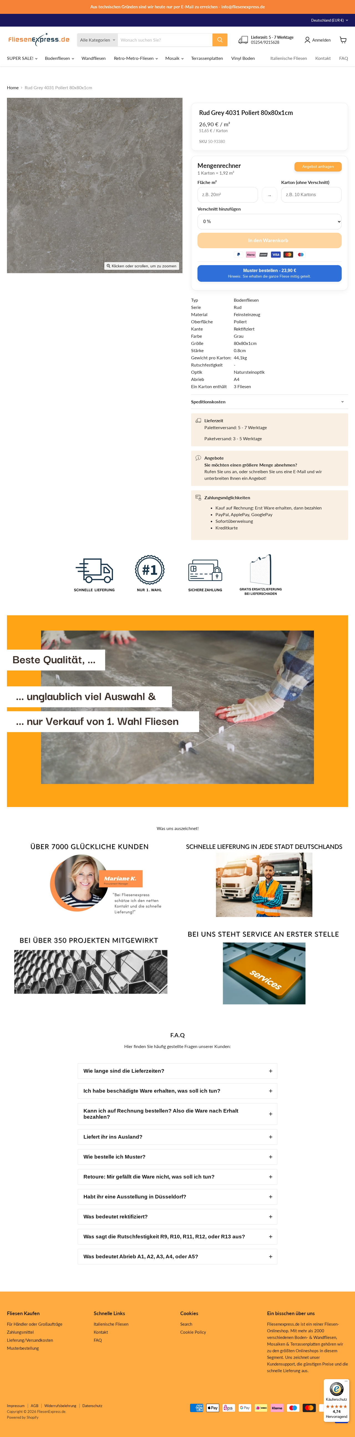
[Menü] (346, 1382)
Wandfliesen (94, 58)
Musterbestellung (23, 1348)
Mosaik (173, 58)
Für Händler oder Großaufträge (34, 1323)
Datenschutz (92, 1405)
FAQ (343, 58)
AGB (34, 1405)
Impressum (16, 1405)
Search (186, 1323)
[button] (177, 1071)
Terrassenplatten (207, 58)
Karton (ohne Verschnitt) (305, 182)
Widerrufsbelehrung (60, 1405)
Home (13, 87)
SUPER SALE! (20, 58)
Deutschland (327, 20)
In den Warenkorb (268, 240)
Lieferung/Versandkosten (30, 1340)
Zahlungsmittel (20, 1332)
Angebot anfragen (318, 166)
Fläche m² (207, 182)
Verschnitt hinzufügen (219, 208)
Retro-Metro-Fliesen (134, 58)
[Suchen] (219, 40)
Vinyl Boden (243, 58)
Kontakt (323, 58)
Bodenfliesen (58, 58)
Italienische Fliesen (288, 58)
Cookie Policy (193, 1332)
